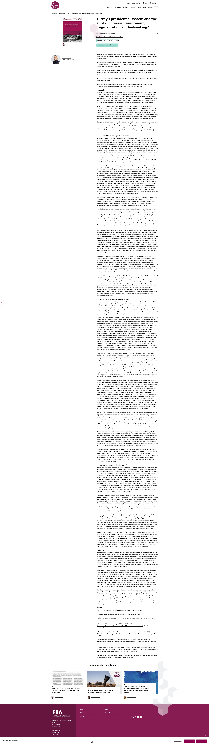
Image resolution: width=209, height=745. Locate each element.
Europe (110, 41)
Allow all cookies (202, 741)
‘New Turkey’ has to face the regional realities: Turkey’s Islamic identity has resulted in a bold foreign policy (66, 690)
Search (147, 3)
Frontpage (54, 13)
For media (127, 3)
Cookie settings (177, 741)
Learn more (88, 742)
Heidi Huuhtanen (95, 697)
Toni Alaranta (66, 58)
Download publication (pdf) (107, 45)
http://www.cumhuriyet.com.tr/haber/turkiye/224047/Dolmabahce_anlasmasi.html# (120, 626)
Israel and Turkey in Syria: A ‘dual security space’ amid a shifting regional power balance (102, 691)
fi (134, 3)
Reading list (155, 3)
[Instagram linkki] (131, 717)
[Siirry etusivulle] (59, 5)
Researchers (126, 7)
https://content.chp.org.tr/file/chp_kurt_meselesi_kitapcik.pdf (120, 650)
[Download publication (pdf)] (72, 32)
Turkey (117, 41)
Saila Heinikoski (131, 697)
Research (109, 7)
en (140, 3)
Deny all (190, 741)
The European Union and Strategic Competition (109, 37)
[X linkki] (136, 717)
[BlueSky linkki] (138, 717)
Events (133, 7)
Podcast (139, 7)
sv (137, 3)
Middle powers (101, 41)
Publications (117, 7)
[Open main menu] (156, 7)
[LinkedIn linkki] (133, 717)
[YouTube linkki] (141, 717)
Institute (150, 7)
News (144, 7)
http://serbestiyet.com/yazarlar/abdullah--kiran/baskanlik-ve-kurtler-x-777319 (118, 642)
